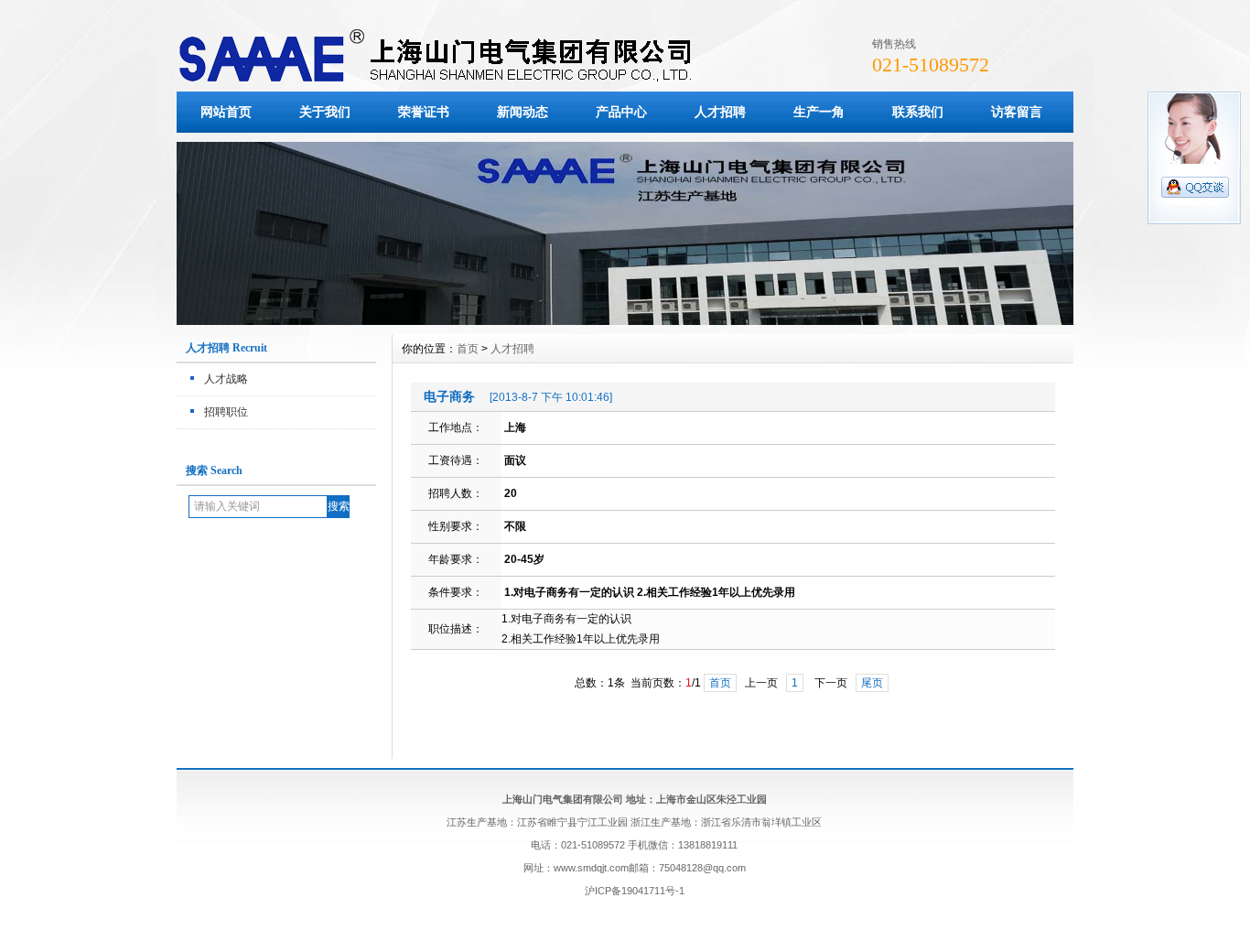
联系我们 (917, 111)
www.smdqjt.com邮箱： (606, 867)
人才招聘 (720, 111)
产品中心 (621, 111)
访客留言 (1016, 111)
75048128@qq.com (702, 867)
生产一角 (819, 111)
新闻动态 (522, 111)
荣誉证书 (423, 111)
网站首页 (226, 111)
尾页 (872, 682)
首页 (468, 348)
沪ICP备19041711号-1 (634, 890)
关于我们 (324, 111)
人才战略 (226, 379)
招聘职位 (226, 412)
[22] (625, 320)
